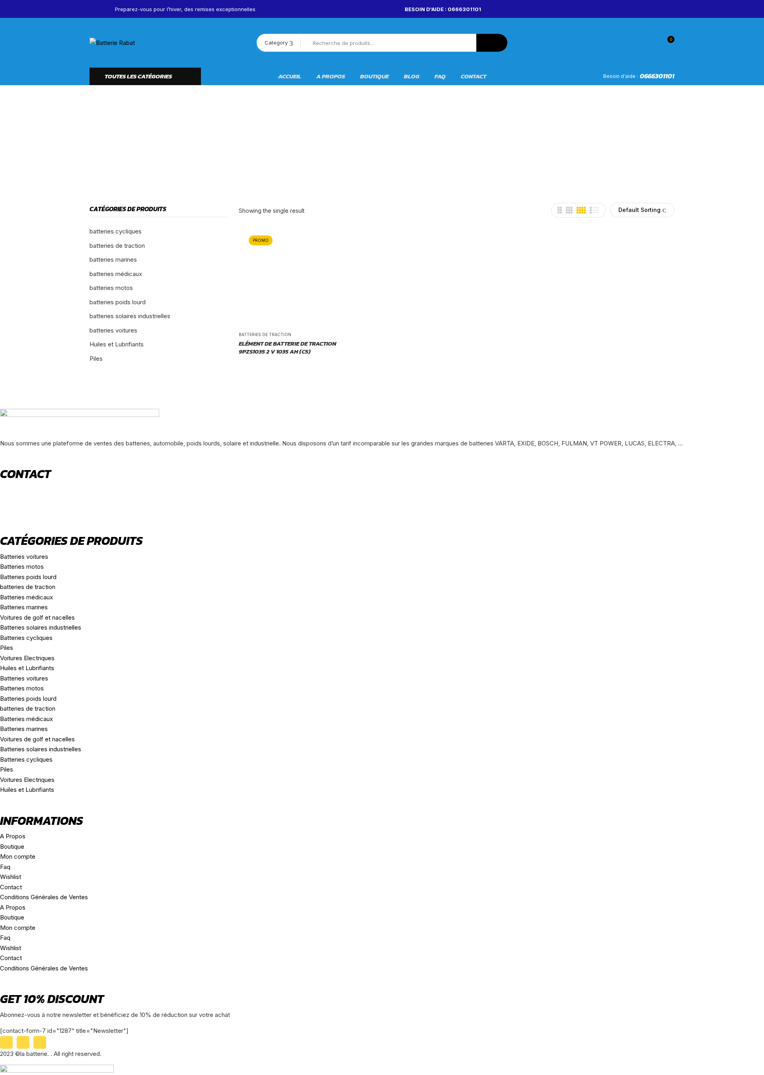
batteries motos (111, 288)
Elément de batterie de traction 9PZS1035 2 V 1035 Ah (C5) (287, 347)
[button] (666, 43)
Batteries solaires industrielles (40, 627)
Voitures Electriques (27, 658)
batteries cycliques (116, 231)
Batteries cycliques (26, 638)
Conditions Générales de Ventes (44, 897)
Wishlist (10, 877)
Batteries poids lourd (28, 577)
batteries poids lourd (118, 302)
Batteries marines (24, 607)
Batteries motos (22, 566)
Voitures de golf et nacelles (37, 617)
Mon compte (17, 856)
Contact (11, 887)
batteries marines (113, 259)
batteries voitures (113, 330)
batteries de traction (117, 245)
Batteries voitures (24, 556)
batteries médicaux (116, 274)
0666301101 (657, 76)
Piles (96, 358)
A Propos (12, 836)
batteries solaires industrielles (130, 316)
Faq (5, 867)
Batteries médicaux (26, 597)
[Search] (491, 43)
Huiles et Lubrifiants (117, 344)
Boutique (12, 846)
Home (273, 141)
